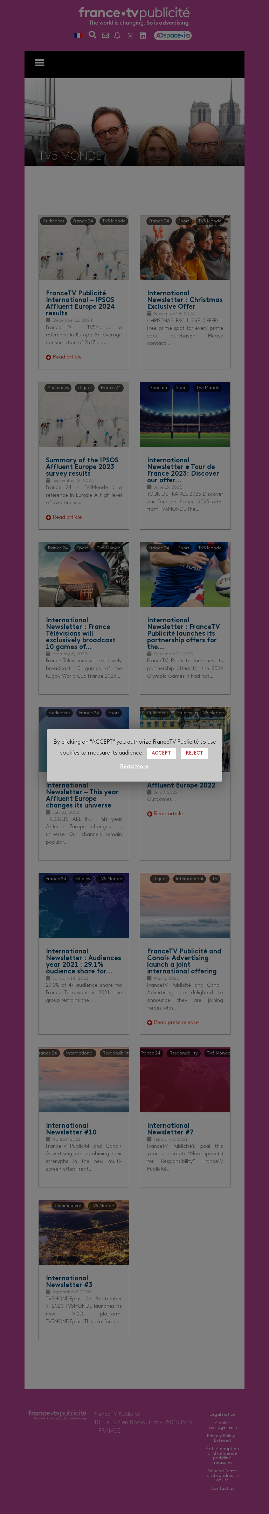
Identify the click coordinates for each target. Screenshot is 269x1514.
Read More (134, 767)
